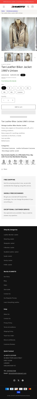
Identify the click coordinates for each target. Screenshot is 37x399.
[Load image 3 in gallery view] (28, 57)
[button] (18, 112)
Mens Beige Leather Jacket (10, 151)
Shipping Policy (8, 331)
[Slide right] (35, 58)
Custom (20, 92)
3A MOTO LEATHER (15, 395)
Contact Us (7, 294)
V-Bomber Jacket (9, 247)
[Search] (28, 7)
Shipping (3, 77)
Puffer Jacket (8, 264)
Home (3, 11)
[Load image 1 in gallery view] (9, 57)
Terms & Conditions (10, 327)
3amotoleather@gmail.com (17, 373)
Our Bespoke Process (10, 298)
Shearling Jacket (9, 239)
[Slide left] (2, 58)
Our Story (7, 276)
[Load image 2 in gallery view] (18, 57)
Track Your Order (9, 335)
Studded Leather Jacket (11, 252)
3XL (4, 92)
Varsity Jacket (8, 260)
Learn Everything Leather (11, 302)
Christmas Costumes (12, 11)
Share (5, 169)
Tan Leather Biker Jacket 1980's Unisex (12, 13)
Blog (5, 281)
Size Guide (7, 289)
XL (21, 88)
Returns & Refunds (9, 340)
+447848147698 (11, 371)
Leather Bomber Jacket (11, 235)
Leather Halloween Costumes (25, 148)
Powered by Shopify (25, 395)
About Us (6, 314)
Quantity (3, 96)
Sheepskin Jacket (9, 243)
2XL (28, 88)
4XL (12, 92)
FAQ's (5, 285)
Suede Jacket (8, 256)
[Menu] (4, 7)
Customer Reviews (9, 344)
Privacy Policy (8, 323)
